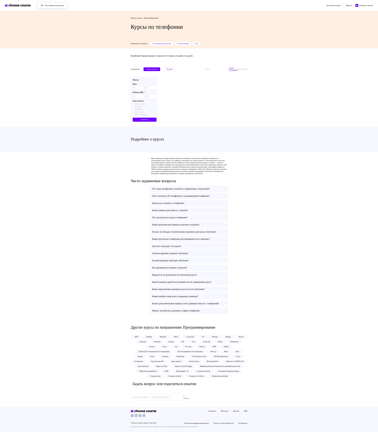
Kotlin (220, 342)
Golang (170, 342)
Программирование (151, 18)
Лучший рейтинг (152, 69)
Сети (196, 43)
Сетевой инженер (183, 43)
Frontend (143, 342)
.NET (136, 337)
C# (203, 337)
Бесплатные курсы (334, 5)
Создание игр (155, 376)
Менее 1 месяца (140, 104)
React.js (213, 351)
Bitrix (176, 337)
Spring (140, 356)
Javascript (206, 342)
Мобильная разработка (148, 371)
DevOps (215, 337)
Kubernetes (234, 342)
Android (149, 337)
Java (193, 342)
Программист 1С (182, 371)
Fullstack (157, 342)
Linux (165, 347)
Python (226, 347)
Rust (237, 351)
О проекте (212, 411)
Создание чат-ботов (196, 376)
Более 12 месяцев (141, 114)
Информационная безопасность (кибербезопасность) (220, 366)
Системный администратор (162, 43)
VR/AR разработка (221, 356)
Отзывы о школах (366, 5)
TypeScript (180, 356)
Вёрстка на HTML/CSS (235, 361)
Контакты (224, 411)
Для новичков (143, 366)
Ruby (226, 351)
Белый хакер (194, 361)
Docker (241, 337)
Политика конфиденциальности (196, 423)
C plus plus (190, 337)
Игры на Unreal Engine (183, 366)
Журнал (349, 5)
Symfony (165, 356)
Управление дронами (220, 376)
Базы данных (176, 361)
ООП (166, 371)
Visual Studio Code (199, 356)
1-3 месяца (138, 106)
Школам (236, 411)
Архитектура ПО (157, 361)
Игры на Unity (161, 366)
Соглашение (242, 423)
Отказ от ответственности (223, 423)
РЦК (245, 411)
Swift (152, 356)
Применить (144, 119)
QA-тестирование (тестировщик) (190, 351)
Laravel (152, 347)
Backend (163, 337)
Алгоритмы (138, 361)
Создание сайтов (174, 376)
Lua (176, 347)
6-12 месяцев (139, 112)
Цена (171, 69)
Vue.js (238, 356)
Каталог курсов (136, 18)
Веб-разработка (212, 361)
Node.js (202, 347)
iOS (182, 342)
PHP (214, 347)
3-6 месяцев (139, 109)
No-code (188, 347)
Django (228, 337)
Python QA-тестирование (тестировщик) (154, 351)
